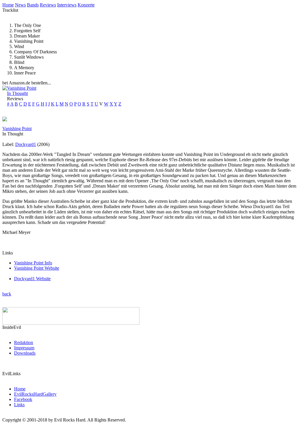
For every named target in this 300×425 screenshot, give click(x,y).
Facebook (23, 399)
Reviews (48, 4)
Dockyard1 (25, 144)
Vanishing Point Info (33, 262)
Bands (33, 4)
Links (19, 404)
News (20, 4)
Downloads (24, 353)
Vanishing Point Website (36, 268)
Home (8, 4)
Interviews (66, 4)
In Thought (17, 93)
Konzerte (86, 4)
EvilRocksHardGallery (35, 394)
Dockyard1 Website (32, 278)
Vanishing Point (21, 88)
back (6, 293)
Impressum (24, 347)
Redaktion (23, 342)
